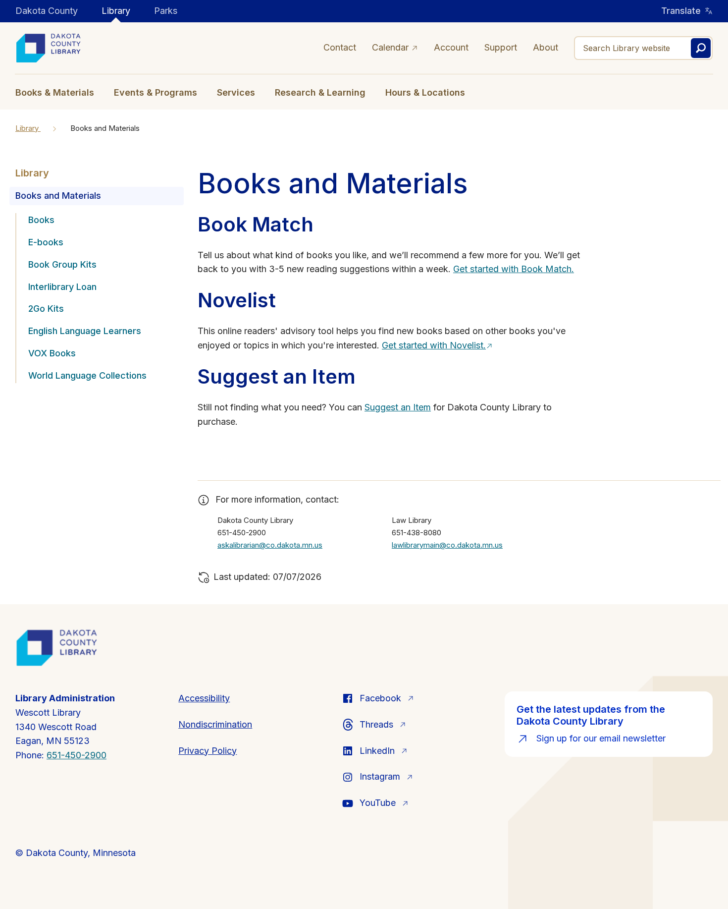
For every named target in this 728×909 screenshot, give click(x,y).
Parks (165, 10)
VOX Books (52, 353)
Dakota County (46, 10)
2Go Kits (46, 308)
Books (41, 220)
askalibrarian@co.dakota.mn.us (269, 545)
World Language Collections (87, 375)
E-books (45, 242)
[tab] (59, 92)
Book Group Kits (62, 264)
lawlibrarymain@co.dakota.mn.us (447, 545)
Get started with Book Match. (513, 269)
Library (116, 10)
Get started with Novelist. (434, 345)
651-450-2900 (76, 755)
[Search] (701, 48)
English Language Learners (84, 331)
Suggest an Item (397, 407)
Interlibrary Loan (62, 287)
